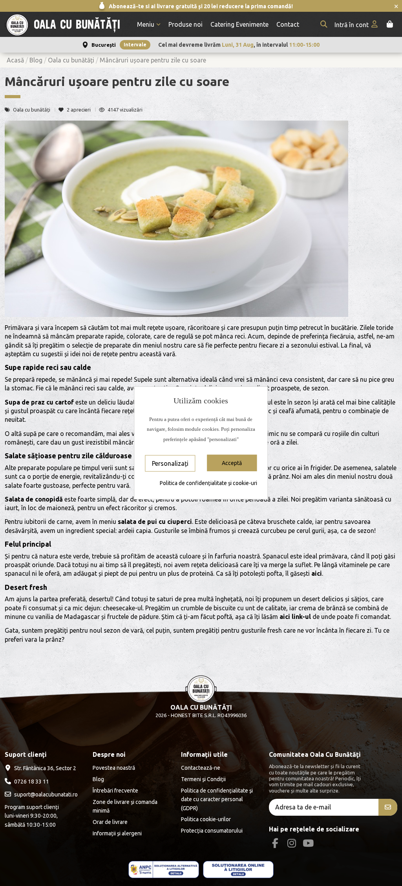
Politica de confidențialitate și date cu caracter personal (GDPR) (217, 799)
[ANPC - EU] (238, 870)
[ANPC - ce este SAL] (163, 870)
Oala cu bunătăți (32, 109)
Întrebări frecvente (115, 790)
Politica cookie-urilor (206, 819)
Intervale (135, 44)
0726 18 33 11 (31, 781)
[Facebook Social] (275, 843)
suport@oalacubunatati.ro (46, 794)
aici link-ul (295, 616)
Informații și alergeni (117, 833)
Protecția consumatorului (212, 830)
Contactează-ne (200, 768)
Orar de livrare (110, 822)
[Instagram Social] (291, 843)
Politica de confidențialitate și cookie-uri (208, 483)
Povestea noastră (114, 768)
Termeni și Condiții (203, 779)
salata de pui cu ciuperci (155, 521)
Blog (98, 779)
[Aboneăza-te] (387, 807)
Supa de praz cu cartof (39, 402)
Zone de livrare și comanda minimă (125, 806)
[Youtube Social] (308, 843)
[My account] (356, 24)
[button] (148, 24)
